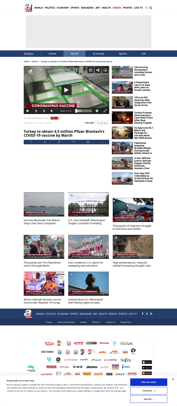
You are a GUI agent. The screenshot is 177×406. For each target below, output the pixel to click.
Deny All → (149, 399)
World (74, 53)
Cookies (83, 322)
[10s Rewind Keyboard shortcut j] (36, 111)
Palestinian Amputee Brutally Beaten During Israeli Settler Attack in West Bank (143, 149)
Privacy (49, 322)
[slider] (84, 111)
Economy (98, 53)
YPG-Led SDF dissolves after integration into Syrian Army (143, 101)
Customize (147, 391)
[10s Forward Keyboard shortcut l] (44, 111)
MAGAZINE (87, 7)
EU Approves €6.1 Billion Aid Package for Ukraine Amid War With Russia (143, 132)
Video (26, 61)
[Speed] (90, 70)
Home (52, 53)
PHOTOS (127, 7)
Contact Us (110, 322)
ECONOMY (63, 7)
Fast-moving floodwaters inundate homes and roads (143, 71)
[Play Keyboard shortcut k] (28, 111)
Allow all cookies (148, 382)
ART (97, 7)
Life (144, 53)
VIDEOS (117, 7)
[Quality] (97, 111)
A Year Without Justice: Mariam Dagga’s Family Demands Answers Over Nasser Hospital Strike (142, 166)
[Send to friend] (88, 142)
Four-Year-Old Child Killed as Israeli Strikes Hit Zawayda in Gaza (143, 177)
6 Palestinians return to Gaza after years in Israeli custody (142, 86)
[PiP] (105, 70)
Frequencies (126, 322)
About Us (96, 322)
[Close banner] (173, 379)
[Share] (98, 70)
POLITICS (50, 7)
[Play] (66, 90)
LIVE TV (138, 7)
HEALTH (106, 7)
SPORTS (75, 7)
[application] (66, 90)
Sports (123, 53)
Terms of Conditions (66, 322)
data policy (97, 388)
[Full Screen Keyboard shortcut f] (105, 111)
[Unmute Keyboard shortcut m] (52, 111)
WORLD (38, 7)
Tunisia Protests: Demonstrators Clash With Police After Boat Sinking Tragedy (143, 117)
